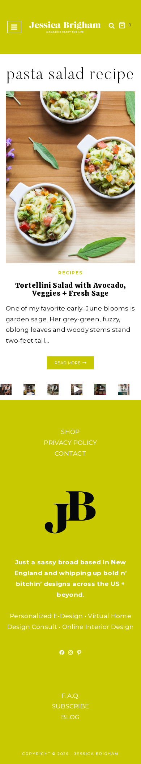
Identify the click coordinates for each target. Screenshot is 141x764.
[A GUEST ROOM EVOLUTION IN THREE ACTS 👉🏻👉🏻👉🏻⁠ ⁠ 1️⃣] (100, 389)
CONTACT (70, 453)
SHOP (70, 431)
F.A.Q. (70, 695)
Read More (74, 363)
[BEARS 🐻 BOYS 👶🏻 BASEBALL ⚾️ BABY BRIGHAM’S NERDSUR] (29, 389)
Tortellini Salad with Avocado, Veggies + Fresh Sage (70, 289)
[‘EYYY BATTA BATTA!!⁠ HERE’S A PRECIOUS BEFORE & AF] (76, 389)
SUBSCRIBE (70, 706)
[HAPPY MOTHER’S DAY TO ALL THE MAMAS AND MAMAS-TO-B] (53, 389)
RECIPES (70, 272)
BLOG (70, 717)
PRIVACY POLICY (70, 442)
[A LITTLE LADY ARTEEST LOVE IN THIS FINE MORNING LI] (124, 389)
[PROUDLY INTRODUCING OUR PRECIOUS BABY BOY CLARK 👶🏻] (6, 389)
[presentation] (70, 177)
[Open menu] (14, 27)
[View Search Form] (111, 27)
